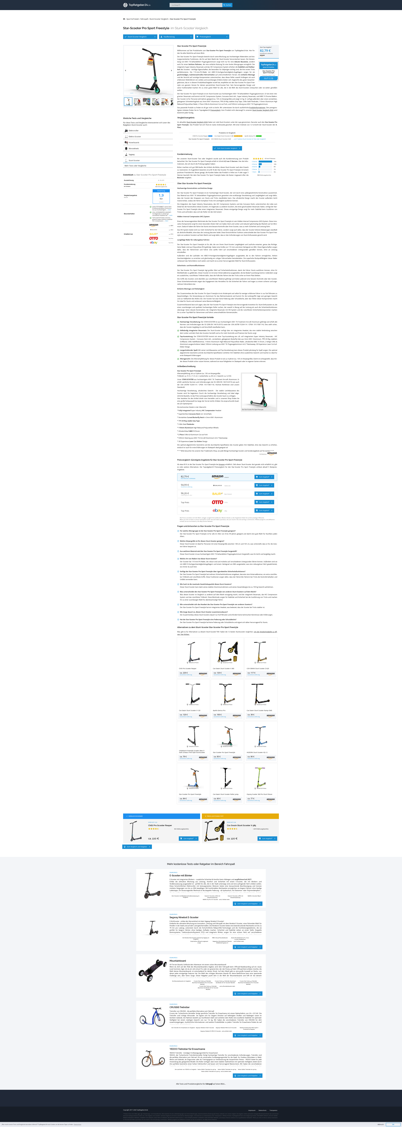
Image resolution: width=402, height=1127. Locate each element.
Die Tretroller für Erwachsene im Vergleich (183, 1027)
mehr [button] (169, 210)
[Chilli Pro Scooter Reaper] (135, 831)
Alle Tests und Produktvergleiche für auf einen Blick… (201, 1084)
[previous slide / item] (125, 70)
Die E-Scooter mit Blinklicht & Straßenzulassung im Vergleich (185, 896)
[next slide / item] (171, 70)
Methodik (126, 197)
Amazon (222, 464)
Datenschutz (77, 1124)
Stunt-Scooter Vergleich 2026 (262, 110)
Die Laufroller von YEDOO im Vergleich (185, 1069)
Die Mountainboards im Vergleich (181, 981)
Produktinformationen (257, 107)
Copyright (126, 1110)
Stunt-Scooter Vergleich (191, 28)
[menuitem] (124, 19)
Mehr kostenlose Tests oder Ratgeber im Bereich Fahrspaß (201, 864)
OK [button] (393, 1124)
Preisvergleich (215, 110)
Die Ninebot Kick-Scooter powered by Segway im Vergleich (195, 938)
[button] (140, 36)
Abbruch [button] (381, 1124)
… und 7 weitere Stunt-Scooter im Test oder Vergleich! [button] (249, 139)
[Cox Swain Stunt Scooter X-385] (214, 831)
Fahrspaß (173, 872)
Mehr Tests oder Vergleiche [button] (135, 166)
